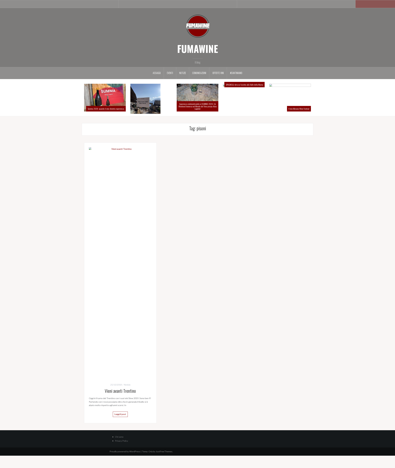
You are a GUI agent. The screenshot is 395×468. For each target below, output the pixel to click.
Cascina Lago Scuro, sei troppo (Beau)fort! (297, 84)
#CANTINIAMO (236, 73)
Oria (150, 463)
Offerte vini (218, 73)
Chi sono (119, 449)
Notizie (182, 73)
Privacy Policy (121, 453)
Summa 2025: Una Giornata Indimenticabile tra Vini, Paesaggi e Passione (109, 120)
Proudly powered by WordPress (125, 463)
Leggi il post (120, 426)
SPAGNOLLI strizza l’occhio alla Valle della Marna (202, 84)
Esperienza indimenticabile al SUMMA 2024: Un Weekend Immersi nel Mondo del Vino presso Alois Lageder (155, 106)
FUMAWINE (197, 48)
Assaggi (157, 73)
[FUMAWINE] (197, 26)
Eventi (170, 73)
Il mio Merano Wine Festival (256, 108)
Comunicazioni (199, 73)
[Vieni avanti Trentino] (120, 275)
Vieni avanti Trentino (120, 403)
